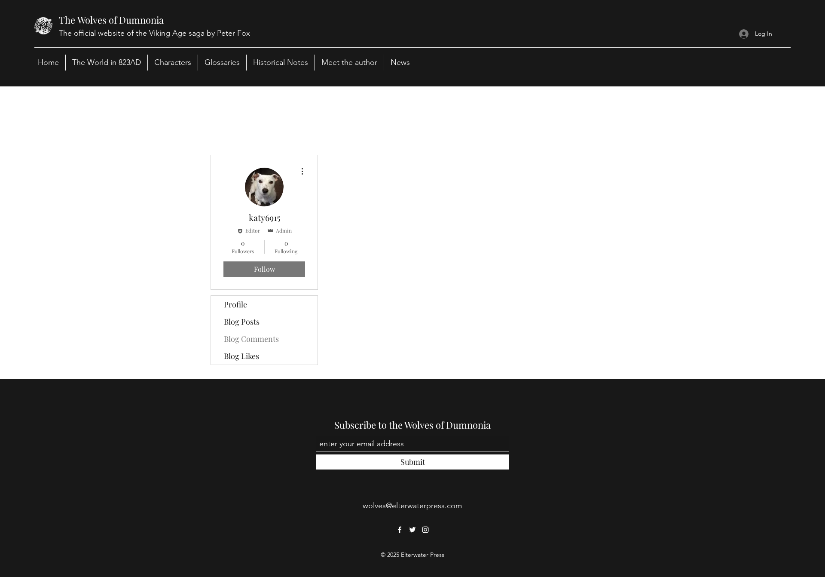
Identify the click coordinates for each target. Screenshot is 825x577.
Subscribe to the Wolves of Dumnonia (412, 424)
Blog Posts (242, 321)
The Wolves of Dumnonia (111, 19)
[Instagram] (425, 529)
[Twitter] (412, 529)
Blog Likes (241, 356)
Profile (235, 304)
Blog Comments (251, 339)
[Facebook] (399, 529)
